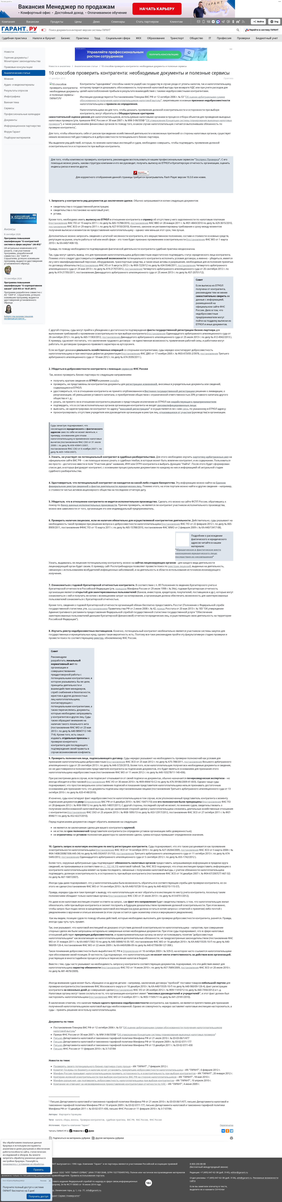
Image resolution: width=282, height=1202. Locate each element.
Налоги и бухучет (44, 38)
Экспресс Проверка (207, 159)
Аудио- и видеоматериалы (19, 84)
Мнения (8, 78)
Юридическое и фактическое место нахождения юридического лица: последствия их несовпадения (198, 553)
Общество (196, 38)
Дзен (91, 1130)
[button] (261, 30)
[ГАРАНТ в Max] (218, 22)
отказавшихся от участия (175, 412)
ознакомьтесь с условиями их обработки (23, 1164)
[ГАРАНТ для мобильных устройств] (203, 21)
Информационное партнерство (22, 125)
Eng (276, 21)
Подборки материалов (17, 137)
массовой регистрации (134, 408)
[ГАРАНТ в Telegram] (223, 21)
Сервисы (9, 108)
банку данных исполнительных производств (89, 505)
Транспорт (177, 38)
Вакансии (32, 21)
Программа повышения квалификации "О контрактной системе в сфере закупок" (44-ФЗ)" (22, 241)
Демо (96, 21)
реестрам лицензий (179, 566)
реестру (98, 638)
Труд (97, 38)
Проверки (243, 38)
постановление (58, 223)
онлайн (114, 380)
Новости (9, 51)
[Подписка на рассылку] (198, 21)
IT (210, 38)
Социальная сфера (118, 38)
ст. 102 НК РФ (110, 866)
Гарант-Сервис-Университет (65, 1195)
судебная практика (115, 1119)
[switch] (43, 30)
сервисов (127, 368)
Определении (131, 951)
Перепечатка (226, 1125)
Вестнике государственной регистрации (169, 391)
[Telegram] (231, 1131)
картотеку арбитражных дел (211, 456)
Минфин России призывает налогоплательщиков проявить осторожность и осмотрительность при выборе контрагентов (124, 1073)
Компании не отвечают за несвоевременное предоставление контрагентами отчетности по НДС (109, 1084)
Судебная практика (14, 38)
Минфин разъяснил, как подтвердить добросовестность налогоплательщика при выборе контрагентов (113, 1080)
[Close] (49, 1180)
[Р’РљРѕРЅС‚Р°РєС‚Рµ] (223, 1131)
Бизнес (65, 38)
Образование (156, 38)
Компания (8, 21)
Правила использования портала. (87, 1175)
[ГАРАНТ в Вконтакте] (208, 21)
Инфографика (12, 96)
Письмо (58, 1038)
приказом (121, 588)
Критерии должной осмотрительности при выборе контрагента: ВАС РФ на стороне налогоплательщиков (114, 1077)
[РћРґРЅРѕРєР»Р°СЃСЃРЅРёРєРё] (227, 1131)
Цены (78, 21)
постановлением (98, 608)
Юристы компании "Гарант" (75, 1125)
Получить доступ (38, 1196)
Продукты (56, 21)
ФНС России (156, 1119)
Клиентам (176, 21)
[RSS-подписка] (243, 21)
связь (185, 408)
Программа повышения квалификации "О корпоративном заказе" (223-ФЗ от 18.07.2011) (23, 285)
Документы (10, 120)
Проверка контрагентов (92, 1119)
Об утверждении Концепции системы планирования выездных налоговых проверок (166, 1034)
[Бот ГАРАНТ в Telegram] (228, 21)
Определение (93, 801)
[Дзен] (213, 21)
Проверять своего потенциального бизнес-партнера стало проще (92, 1066)
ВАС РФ (130, 1119)
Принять (38, 1169)
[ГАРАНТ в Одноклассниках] (233, 21)
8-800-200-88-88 (198, 1163)
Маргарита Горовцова (70, 1114)
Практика (82, 38)
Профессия (224, 38)
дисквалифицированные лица (176, 405)
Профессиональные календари (22, 114)
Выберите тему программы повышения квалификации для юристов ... (18, 317)
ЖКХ (138, 38)
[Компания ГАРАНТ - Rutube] (238, 21)
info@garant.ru (93, 1190)
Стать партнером (147, 21)
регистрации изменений (141, 384)
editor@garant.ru (239, 1172)
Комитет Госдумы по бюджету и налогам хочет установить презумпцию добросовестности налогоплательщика (118, 1069)
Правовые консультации (18, 67)
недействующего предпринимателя (193, 401)
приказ (161, 608)
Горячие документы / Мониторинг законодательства (22, 59)
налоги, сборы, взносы (66, 1119)
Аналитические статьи (17, 73)
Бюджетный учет (267, 38)
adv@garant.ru (244, 1177)
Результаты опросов (16, 90)
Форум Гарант (12, 131)
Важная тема (11, 102)
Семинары (118, 21)
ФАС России (142, 1119)
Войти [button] (260, 21)
